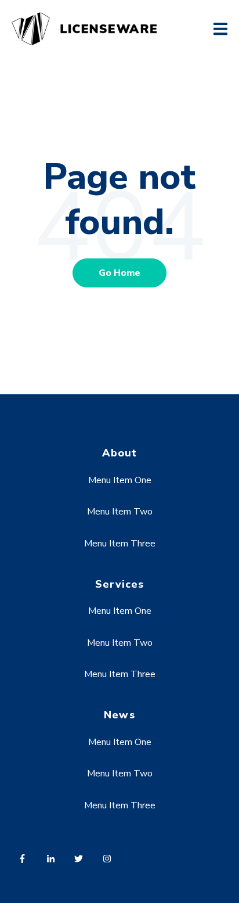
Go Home (119, 273)
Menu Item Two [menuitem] (120, 511)
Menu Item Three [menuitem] (119, 543)
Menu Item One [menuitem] (119, 480)
